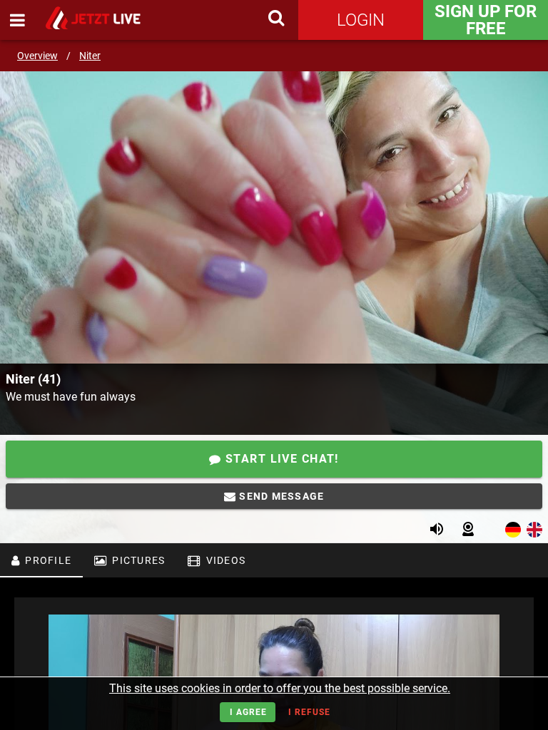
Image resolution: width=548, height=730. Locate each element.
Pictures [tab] (137, 560)
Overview (37, 55)
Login (361, 20)
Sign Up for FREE (486, 19)
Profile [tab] (46, 560)
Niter (90, 55)
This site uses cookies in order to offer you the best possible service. (279, 688)
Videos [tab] (224, 560)
